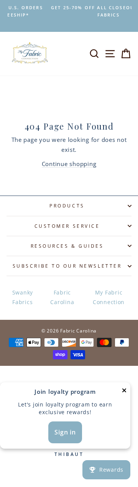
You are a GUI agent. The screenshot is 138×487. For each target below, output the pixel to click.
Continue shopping (69, 164)
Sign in (65, 432)
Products (66, 205)
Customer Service (67, 226)
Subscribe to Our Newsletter (67, 266)
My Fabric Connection (109, 297)
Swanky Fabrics (22, 297)
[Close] (124, 392)
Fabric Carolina (62, 297)
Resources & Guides (67, 246)
